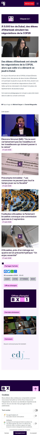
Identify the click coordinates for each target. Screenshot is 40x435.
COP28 (15, 279)
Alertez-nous (29, 4)
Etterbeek (24, 279)
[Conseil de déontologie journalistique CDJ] (20, 355)
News (33, 279)
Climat (7, 279)
